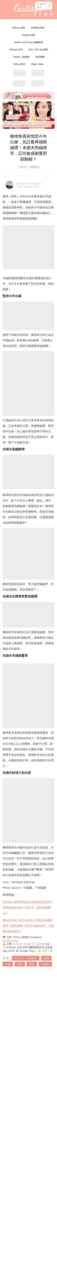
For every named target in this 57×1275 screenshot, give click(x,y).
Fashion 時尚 (28, 35)
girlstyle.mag (10, 940)
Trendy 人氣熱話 (21, 56)
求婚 (8, 964)
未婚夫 (45, 964)
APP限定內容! (37, 27)
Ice (22, 183)
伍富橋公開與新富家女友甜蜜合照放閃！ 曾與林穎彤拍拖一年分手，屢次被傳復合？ (28, 907)
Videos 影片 (19, 64)
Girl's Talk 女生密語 (38, 49)
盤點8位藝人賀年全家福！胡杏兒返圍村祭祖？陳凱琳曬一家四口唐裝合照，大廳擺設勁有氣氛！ (28, 925)
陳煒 (32, 964)
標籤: (7, 958)
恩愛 (20, 964)
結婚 (46, 958)
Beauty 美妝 (19, 27)
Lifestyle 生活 (16, 49)
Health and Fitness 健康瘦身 (28, 42)
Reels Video (37, 64)
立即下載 (46, 950)
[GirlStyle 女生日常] (28, 10)
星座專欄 (39, 56)
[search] (51, 11)
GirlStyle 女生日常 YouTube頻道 (31, 943)
